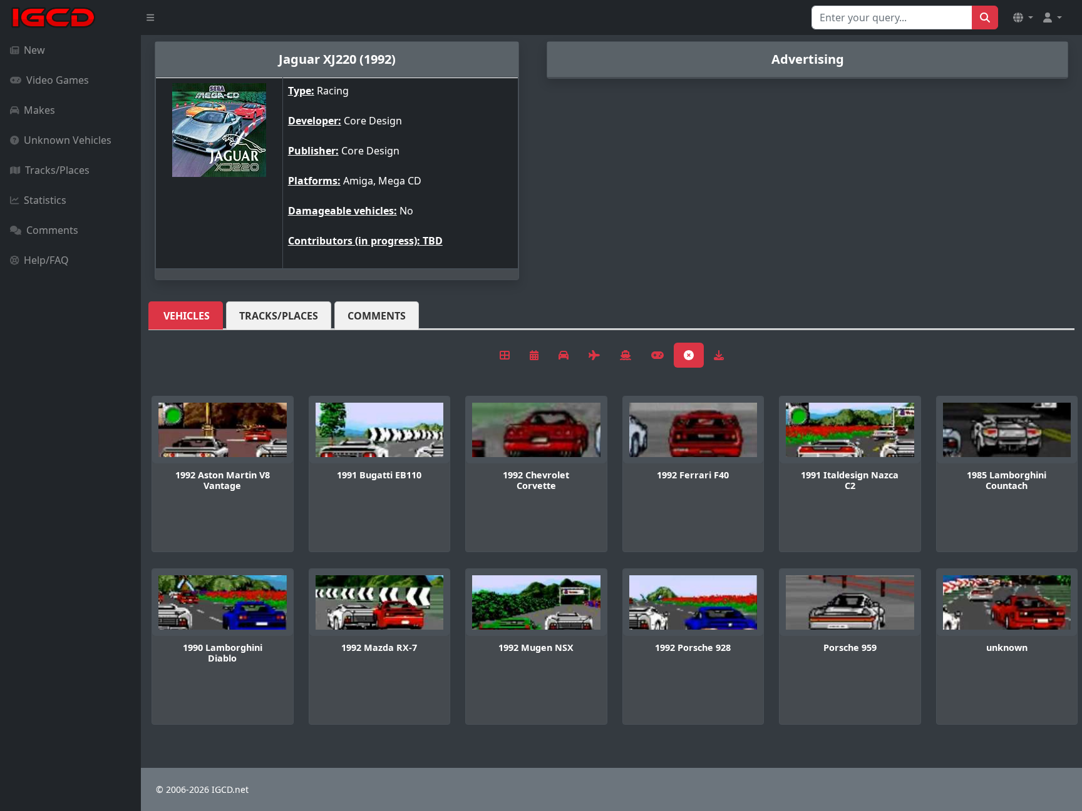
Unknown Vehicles (67, 140)
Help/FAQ (46, 260)
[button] (1023, 17)
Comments (52, 230)
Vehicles (186, 316)
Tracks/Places (57, 170)
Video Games (57, 80)
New (34, 50)
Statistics (45, 200)
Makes (39, 110)
